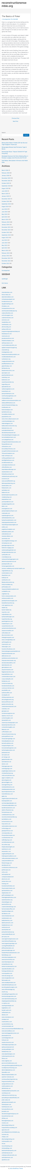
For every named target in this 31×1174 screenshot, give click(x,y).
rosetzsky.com (6, 708)
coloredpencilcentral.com (8, 465)
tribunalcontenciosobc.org (9, 660)
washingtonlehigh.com (8, 1005)
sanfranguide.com (6, 642)
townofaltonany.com (7, 794)
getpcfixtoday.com (7, 366)
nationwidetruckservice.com (9, 826)
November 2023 (6, 229)
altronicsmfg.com (6, 326)
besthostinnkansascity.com (9, 1150)
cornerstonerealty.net (7, 1026)
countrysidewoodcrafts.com (9, 345)
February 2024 (6, 222)
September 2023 (6, 235)
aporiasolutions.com (7, 890)
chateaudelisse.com (7, 398)
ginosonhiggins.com (7, 782)
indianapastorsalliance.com (9, 856)
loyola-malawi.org (6, 609)
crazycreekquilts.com (7, 679)
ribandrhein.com (6, 575)
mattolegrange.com (7, 768)
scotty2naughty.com (7, 718)
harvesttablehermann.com (9, 437)
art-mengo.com (6, 757)
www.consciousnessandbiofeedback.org (12, 1028)
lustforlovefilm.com (7, 692)
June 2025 (4, 191)
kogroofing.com (6, 384)
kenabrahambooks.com (8, 685)
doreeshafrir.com (6, 720)
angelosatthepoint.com (8, 853)
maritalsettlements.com (8, 787)
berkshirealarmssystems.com (9, 494)
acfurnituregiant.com (7, 315)
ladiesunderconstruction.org (9, 425)
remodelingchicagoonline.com (10, 994)
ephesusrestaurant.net (8, 1047)
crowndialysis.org (6, 557)
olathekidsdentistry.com (8, 517)
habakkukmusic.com (7, 925)
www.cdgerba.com (7, 1060)
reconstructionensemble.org (14, 4)
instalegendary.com (7, 352)
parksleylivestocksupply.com (9, 600)
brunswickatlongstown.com (9, 748)
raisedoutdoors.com (7, 471)
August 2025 (5, 188)
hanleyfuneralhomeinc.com (9, 520)
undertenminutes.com (7, 317)
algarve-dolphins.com (7, 777)
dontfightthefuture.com (8, 460)
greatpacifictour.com (7, 830)
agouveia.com (5, 1129)
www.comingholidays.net (8, 639)
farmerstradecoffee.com (8, 909)
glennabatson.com (7, 667)
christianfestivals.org (7, 773)
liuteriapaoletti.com (7, 800)
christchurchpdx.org (7, 683)
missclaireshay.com (7, 292)
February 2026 (6, 173)
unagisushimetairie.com (8, 361)
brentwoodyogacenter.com (9, 996)
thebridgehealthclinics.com (9, 897)
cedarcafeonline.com (7, 313)
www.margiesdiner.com (8, 978)
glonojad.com (5, 711)
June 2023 (4, 242)
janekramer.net (6, 752)
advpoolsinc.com (6, 851)
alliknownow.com (6, 656)
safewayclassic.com (7, 343)
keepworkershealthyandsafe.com (10, 354)
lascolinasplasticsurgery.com (9, 987)
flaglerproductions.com (8, 672)
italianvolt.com (6, 492)
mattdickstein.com (7, 918)
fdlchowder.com (6, 980)
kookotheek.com (6, 391)
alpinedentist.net (6, 386)
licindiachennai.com (7, 301)
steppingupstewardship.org (9, 1001)
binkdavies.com (6, 681)
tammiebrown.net (6, 761)
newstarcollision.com (7, 536)
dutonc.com (5, 764)
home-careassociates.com (9, 596)
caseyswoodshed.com (8, 860)
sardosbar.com (6, 490)
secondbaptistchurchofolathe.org (10, 1132)
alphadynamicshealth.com (9, 1102)
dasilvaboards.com (7, 665)
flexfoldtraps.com (6, 955)
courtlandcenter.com (7, 837)
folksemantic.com (6, 487)
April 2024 (4, 217)
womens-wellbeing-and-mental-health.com (13, 568)
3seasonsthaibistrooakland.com (10, 589)
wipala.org (4, 607)
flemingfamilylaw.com (7, 1120)
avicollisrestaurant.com (8, 842)
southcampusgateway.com (9, 395)
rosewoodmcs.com (7, 1021)
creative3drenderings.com (9, 906)
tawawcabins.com (6, 485)
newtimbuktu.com (6, 324)
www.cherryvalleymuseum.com (10, 418)
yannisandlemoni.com (7, 501)
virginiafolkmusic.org (7, 570)
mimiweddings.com (7, 1148)
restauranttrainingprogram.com (10, 559)
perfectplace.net (6, 587)
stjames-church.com (7, 715)
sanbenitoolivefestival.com (9, 628)
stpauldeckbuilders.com (8, 968)
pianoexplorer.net (6, 1035)
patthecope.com (6, 869)
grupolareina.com (6, 416)
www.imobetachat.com (8, 915)
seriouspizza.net (6, 874)
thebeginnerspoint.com (8, 637)
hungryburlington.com (7, 745)
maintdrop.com (6, 377)
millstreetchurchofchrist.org (9, 1095)
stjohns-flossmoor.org (7, 810)
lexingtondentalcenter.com (9, 552)
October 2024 (5, 201)
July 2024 (4, 209)
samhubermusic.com (7, 1157)
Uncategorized (6, 19)
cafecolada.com (6, 632)
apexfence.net (5, 1159)
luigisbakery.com (6, 1008)
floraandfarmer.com (7, 444)
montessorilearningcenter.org (9, 1079)
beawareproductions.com (8, 725)
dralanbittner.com (6, 499)
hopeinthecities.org (7, 619)
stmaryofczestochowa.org (9, 734)
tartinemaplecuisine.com (8, 750)
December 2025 (6, 178)
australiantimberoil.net (8, 430)
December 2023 (6, 227)
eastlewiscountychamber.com (10, 658)
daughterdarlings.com (7, 303)
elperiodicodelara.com (7, 297)
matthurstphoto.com (7, 1086)
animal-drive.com (6, 881)
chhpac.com (5, 1136)
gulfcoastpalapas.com (7, 895)
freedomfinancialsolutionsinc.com (11, 952)
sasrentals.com (6, 538)
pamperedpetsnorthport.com (9, 511)
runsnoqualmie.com (7, 973)
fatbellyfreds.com (6, 1051)
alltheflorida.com (6, 1088)
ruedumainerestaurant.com (9, 706)
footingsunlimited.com (7, 971)
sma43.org (5, 991)
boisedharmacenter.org (8, 603)
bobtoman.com (6, 379)
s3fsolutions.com (6, 446)
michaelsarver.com (7, 543)
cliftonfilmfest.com (7, 467)
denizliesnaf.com (6, 865)
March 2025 (5, 193)
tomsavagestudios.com (8, 566)
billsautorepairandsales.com (9, 1074)
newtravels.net (6, 336)
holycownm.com (6, 823)
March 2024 (5, 219)
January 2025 (5, 196)
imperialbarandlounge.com (9, 469)
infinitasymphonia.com (8, 697)
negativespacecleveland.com (9, 798)
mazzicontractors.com (8, 1042)
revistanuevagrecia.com (8, 713)
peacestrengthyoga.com (8, 950)
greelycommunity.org (7, 704)
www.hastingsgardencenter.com (10, 1033)
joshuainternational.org (8, 932)
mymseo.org (5, 1134)
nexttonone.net (6, 927)
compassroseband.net (8, 876)
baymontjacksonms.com (8, 791)
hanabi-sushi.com (6, 1010)
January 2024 (5, 224)
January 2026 (5, 175)
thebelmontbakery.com (8, 340)
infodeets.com (5, 306)
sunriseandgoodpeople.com (9, 803)
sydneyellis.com (6, 554)
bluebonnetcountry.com (8, 370)
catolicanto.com (6, 580)
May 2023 (4, 245)
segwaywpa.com (6, 892)
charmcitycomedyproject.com (10, 722)
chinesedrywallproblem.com (9, 805)
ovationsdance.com (7, 573)
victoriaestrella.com (7, 833)
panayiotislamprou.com (8, 393)
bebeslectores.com (7, 428)
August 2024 (5, 206)
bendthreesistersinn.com (8, 807)
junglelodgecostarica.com (8, 771)
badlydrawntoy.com (7, 920)
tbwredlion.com (6, 1072)
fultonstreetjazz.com (7, 409)
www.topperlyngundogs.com (9, 943)
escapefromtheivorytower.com (10, 451)
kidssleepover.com (7, 333)
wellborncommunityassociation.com (11, 400)
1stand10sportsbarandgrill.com (10, 524)
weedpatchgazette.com (8, 504)
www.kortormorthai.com (8, 959)
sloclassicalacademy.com (8, 662)
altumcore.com (6, 879)
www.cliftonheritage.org (8, 989)
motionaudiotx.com (7, 1141)
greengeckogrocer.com (8, 545)
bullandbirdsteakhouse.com (9, 984)
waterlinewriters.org (7, 899)
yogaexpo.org (5, 593)
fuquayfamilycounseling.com (9, 1127)
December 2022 (6, 258)
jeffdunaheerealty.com (8, 948)
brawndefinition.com (7, 674)
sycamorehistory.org (7, 1024)
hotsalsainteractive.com (8, 308)
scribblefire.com (6, 591)
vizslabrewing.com (7, 497)
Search (4, 132)
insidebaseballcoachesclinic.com (10, 1090)
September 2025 (6, 186)
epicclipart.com (6, 373)
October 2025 (5, 183)
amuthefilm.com (6, 690)
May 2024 (4, 214)
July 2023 (4, 240)
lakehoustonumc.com (7, 922)
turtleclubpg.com (6, 828)
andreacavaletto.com (7, 598)
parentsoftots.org (6, 904)
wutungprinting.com (7, 784)
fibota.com (4, 1058)
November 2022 (6, 260)
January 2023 (5, 255)
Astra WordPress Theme (16, 1168)
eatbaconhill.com (6, 329)
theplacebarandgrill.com (8, 846)
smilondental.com (6, 534)
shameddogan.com (7, 902)
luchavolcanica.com (7, 821)
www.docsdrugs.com (7, 975)
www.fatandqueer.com (8, 962)
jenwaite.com (5, 1111)
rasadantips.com (6, 322)
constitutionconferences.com (9, 867)
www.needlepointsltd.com (8, 982)
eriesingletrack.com (7, 508)
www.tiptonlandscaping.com (9, 998)
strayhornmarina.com (7, 669)
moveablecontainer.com (8, 414)
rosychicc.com (6, 612)
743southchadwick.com (8, 453)
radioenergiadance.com (8, 389)
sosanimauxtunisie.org (8, 382)
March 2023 (5, 250)
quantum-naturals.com (8, 1077)
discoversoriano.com (7, 635)
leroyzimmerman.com (7, 1116)
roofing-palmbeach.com (8, 458)
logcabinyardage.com (7, 911)
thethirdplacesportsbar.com (9, 1044)
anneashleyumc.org (7, 964)
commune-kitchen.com (8, 688)
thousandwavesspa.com (8, 835)
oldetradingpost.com (7, 423)
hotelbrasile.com (6, 407)
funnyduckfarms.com (7, 1109)
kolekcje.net (5, 577)
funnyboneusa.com (7, 812)
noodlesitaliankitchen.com (9, 356)
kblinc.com (4, 506)
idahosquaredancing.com (8, 483)
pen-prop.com (5, 936)
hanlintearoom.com (7, 1106)
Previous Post (15, 118)
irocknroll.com (5, 478)
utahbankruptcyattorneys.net (9, 476)
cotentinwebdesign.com (8, 421)
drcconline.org (5, 844)
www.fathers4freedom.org (9, 941)
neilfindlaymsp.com (7, 840)
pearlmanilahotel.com (7, 375)
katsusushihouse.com (7, 701)
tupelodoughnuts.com (7, 515)
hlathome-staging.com (8, 547)
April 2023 (4, 248)
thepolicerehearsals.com (8, 653)
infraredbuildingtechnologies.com (10, 435)
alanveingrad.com (6, 780)
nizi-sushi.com (5, 754)
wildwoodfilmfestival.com (8, 402)
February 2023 (6, 253)
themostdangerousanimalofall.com (11, 651)
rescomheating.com (7, 1146)
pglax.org (4, 796)
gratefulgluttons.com (7, 621)
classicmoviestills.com (8, 630)
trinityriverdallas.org (7, 584)
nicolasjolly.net (6, 695)
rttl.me (3, 1143)
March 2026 (5, 170)
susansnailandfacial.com (8, 934)
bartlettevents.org (6, 412)
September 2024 (6, 204)
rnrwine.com (5, 1123)
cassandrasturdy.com (7, 626)
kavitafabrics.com (6, 819)
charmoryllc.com (6, 644)
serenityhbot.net (6, 929)
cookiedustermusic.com (8, 814)
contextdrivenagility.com (8, 727)
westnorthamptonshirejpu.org (9, 405)
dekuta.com (5, 1014)
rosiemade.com (6, 513)
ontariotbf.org (5, 349)
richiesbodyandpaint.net (8, 299)
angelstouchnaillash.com (8, 529)
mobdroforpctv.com (7, 623)
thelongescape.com (7, 766)
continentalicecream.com (8, 676)
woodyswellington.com (8, 1049)
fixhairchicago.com (7, 863)
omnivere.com (5, 320)
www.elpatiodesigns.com (8, 1054)
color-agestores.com (7, 605)
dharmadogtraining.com (8, 1139)
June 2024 (4, 211)
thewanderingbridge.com (8, 738)
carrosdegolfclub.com (7, 439)
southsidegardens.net (7, 1037)
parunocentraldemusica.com (9, 1063)
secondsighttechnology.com (9, 540)
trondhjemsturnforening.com (9, 1067)
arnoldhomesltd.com (7, 462)
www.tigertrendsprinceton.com (10, 939)
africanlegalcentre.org (7, 699)
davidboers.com (6, 913)
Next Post (15, 121)
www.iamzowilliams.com (8, 1031)
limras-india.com (6, 294)
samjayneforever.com (7, 1083)
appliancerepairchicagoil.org (9, 347)
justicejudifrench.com (7, 736)
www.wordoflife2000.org (8, 481)
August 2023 (5, 237)
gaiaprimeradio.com (7, 759)
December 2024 (6, 198)
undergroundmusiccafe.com (9, 1155)
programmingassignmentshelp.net (11, 331)
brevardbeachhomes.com (8, 448)
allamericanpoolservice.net (9, 561)
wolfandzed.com (6, 1012)
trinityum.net (5, 1040)
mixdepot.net (5, 1019)
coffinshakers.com (7, 731)
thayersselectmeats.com (8, 888)
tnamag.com (5, 883)
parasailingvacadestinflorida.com (10, 1097)
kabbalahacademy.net (8, 531)
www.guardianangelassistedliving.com (12, 1065)
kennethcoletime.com (7, 743)
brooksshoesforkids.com (8, 886)
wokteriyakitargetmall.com (9, 550)
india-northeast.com (7, 455)
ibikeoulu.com (5, 729)
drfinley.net (5, 1118)
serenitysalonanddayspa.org (9, 310)
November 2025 (6, 180)
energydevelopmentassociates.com (11, 442)
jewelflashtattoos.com (7, 363)
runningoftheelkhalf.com (8, 945)
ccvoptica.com (6, 1003)
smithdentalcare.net (7, 1152)
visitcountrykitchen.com (8, 775)
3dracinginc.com (6, 646)
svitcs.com (5, 872)
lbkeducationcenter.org (8, 582)
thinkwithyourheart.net (8, 474)
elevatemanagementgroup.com (10, 1113)
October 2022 (5, 263)
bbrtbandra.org (6, 368)
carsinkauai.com (6, 1093)
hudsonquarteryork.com (8, 1056)
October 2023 (5, 232)
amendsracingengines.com (9, 957)
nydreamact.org (6, 359)
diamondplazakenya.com (8, 1070)
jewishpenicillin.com (7, 563)
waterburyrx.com (6, 849)
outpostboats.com (6, 614)
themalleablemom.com (8, 741)
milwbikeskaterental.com (8, 789)
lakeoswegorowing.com (8, 1125)
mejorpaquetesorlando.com (9, 522)
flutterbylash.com (6, 1104)
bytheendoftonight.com (8, 616)
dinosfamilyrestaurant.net (8, 432)
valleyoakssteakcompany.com (10, 858)
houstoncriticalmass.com (8, 649)
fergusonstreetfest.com (8, 1081)
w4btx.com (5, 527)
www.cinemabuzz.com (8, 1017)
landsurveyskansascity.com (9, 966)
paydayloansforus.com (8, 338)
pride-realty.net (6, 1100)
